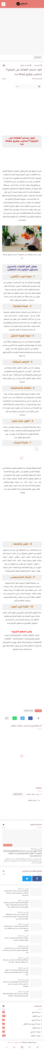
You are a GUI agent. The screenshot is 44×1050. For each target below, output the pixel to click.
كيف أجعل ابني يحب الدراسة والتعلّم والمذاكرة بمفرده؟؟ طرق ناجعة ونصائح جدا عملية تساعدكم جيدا (22, 853)
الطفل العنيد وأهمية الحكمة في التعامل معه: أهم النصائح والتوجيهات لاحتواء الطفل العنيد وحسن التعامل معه (16, 905)
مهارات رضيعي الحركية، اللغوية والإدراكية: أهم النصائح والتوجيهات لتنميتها (15, 995)
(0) (3, 79)
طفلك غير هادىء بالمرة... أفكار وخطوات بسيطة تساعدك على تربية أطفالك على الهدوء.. (16, 929)
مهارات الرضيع (21, 1032)
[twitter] (27, 878)
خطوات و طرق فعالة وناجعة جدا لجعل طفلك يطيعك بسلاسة (16, 939)
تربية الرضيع (21, 1012)
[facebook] (37, 878)
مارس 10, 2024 (22, 958)
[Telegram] (17, 878)
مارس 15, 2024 (22, 901)
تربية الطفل (21, 1016)
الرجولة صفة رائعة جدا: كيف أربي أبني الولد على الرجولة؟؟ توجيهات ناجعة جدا (15, 961)
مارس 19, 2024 (22, 889)
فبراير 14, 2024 (22, 992)
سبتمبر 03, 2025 (35, 849)
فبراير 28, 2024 (22, 980)
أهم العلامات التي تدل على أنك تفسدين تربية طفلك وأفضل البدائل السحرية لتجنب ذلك (15, 950)
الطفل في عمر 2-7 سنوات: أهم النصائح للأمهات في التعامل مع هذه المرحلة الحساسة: (16, 893)
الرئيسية (37, 65)
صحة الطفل (21, 1028)
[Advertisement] (22, 31)
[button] (30, 718)
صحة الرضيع (21, 1020)
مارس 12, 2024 (22, 924)
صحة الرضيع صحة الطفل (21, 1024)
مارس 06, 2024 (22, 936)
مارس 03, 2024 (22, 946)
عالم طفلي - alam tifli (14, 1042)
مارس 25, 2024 (22, 968)
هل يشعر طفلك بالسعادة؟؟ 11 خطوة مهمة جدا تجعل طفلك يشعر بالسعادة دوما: (16, 972)
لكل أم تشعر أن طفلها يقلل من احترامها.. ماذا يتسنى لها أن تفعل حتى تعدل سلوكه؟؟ (15, 984)
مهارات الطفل (24, 65)
